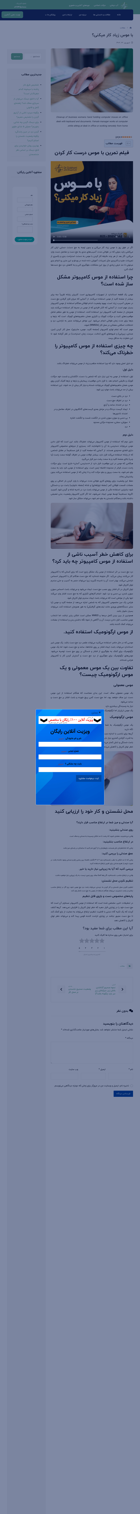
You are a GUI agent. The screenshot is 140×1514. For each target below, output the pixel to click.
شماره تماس (70, 751)
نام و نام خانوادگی (70, 738)
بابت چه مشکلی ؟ (69, 764)
